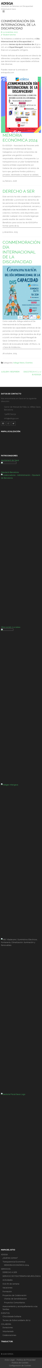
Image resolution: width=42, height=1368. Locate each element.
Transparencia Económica (14, 1262)
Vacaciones (7, 1288)
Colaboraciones (9, 1335)
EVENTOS (5, 1313)
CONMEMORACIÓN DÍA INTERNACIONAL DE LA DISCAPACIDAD (21, 252)
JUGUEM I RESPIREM (10, 372)
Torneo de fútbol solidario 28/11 (16, 1320)
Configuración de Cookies (20, 1365)
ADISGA (7, 3)
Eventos (29, 363)
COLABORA (6, 1324)
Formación (7, 1291)
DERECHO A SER (18, 191)
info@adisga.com (11, 418)
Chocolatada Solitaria (12, 1316)
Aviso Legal (10, 1360)
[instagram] (8, 423)
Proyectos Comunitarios (14, 1303)
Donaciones (8, 1327)
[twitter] (13, 423)
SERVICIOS (5, 1269)
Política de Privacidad (26, 1360)
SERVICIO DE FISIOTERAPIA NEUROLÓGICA (22, 1276)
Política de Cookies (20, 1363)
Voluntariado (8, 1331)
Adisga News (19, 363)
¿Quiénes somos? (10, 1258)
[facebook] (3, 423)
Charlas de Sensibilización (15, 1299)
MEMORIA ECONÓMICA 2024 (20, 138)
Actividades (8, 1280)
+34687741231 (10, 414)
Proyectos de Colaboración (14, 1295)
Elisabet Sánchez (9, 35)
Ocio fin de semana (11, 1284)
